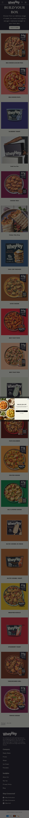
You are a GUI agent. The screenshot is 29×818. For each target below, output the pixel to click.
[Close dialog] (28, 399)
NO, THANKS (22, 413)
